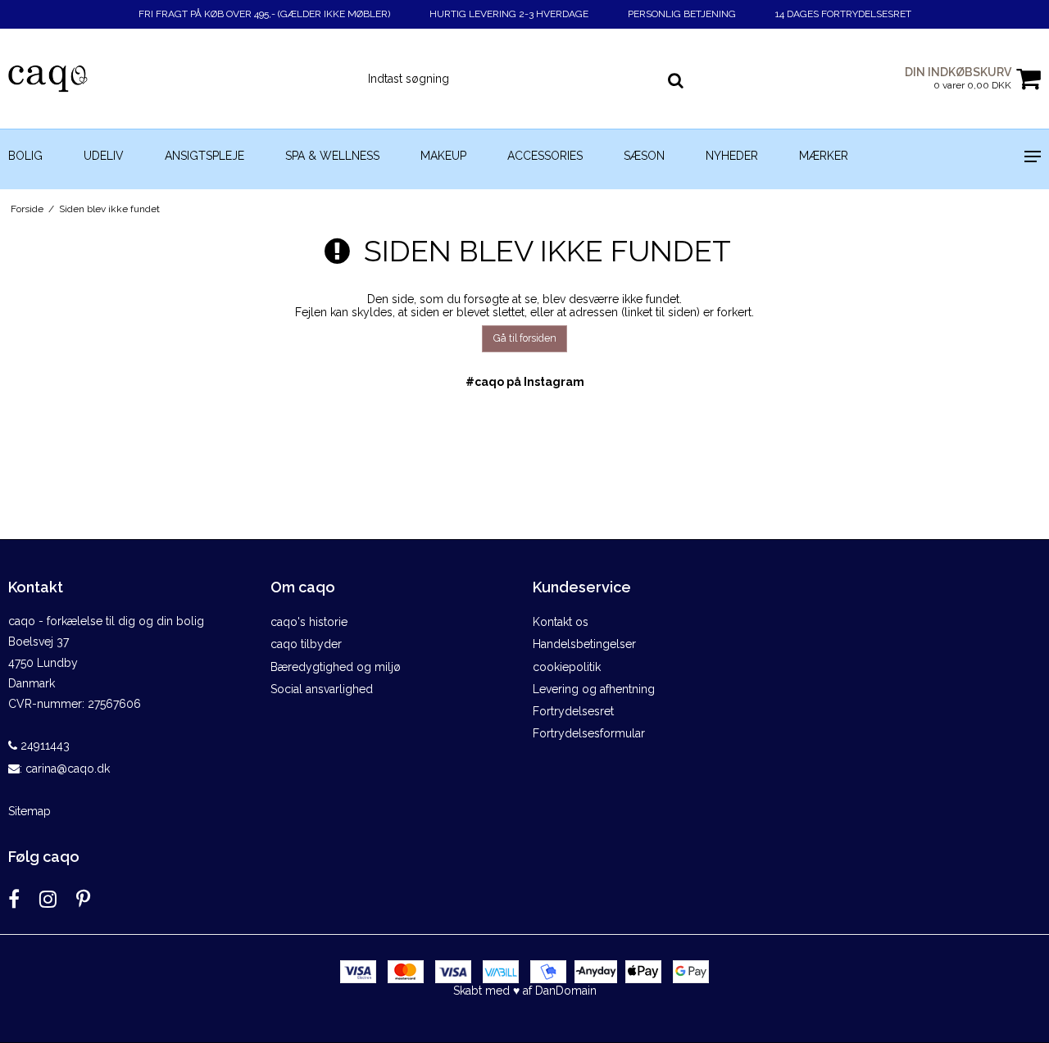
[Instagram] (48, 899)
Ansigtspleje (204, 155)
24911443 (43, 745)
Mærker (823, 155)
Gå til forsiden (524, 338)
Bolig (25, 155)
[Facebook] (14, 899)
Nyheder (732, 155)
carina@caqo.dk (67, 768)
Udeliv (104, 155)
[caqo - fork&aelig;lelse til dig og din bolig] (87, 79)
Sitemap (29, 811)
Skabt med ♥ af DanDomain (525, 990)
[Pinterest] (83, 899)
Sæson (644, 155)
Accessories (545, 155)
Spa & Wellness (332, 155)
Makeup (443, 155)
